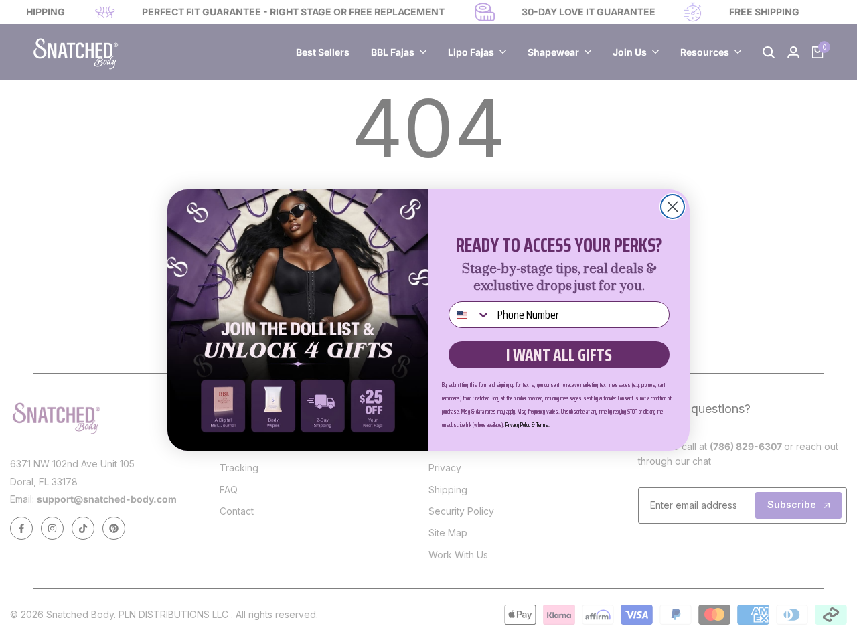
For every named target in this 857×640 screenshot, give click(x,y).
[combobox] (470, 314)
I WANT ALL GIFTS (559, 355)
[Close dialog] (672, 206)
